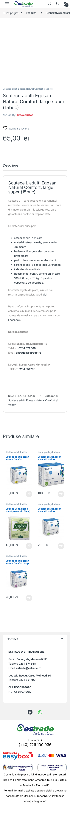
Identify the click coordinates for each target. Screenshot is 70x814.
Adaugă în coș (27, 494)
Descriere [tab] (10, 165)
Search (49, 4)
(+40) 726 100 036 (35, 744)
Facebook (14, 319)
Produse (31, 12)
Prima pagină (10, 12)
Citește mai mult (60, 494)
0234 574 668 (27, 348)
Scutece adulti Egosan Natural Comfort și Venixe (27, 88)
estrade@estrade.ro (28, 352)
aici (44, 294)
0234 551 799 (26, 369)
